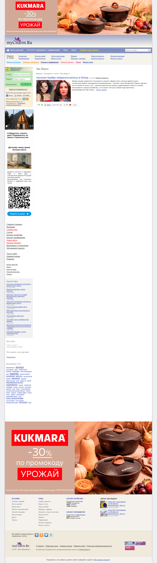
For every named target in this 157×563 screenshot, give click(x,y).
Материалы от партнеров (17, 246)
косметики (40, 50)
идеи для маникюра (26, 371)
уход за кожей (10, 400)
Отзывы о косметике (31, 62)
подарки (9, 387)
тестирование (20, 394)
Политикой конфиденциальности (15, 104)
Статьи (78, 62)
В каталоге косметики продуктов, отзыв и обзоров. (75, 503)
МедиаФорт (26, 549)
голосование (9, 369)
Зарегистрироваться (18, 89)
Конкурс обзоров (14, 243)
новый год (23, 380)
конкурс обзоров (25, 374)
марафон (23, 378)
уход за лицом (19, 400)
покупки (21, 387)
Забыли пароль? (11, 84)
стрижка (12, 394)
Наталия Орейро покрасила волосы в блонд (62, 77)
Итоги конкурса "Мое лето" (15, 316)
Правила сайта (79, 546)
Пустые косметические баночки (15, 390)
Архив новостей (12, 264)
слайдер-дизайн (21, 392)
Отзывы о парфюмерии (50, 62)
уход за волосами (14, 398)
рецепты (13, 392)
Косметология (40, 58)
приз (13, 389)
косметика (10, 376)
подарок (15, 387)
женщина (8, 371)
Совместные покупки (89, 50)
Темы (41, 499)
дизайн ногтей (23, 369)
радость (28, 390)
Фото (65, 50)
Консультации (11, 269)
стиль (7, 394)
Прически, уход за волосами (49, 512)
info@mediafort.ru (84, 549)
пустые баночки (25, 389)
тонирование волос (11, 396)
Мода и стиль (56, 58)
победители (27, 385)
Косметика (23, 56)
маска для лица (10, 380)
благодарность (10, 367)
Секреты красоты (97, 58)
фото (29, 402)
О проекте (40, 546)
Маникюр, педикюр (78, 58)
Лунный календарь (13, 272)
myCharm (16, 499)
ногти (29, 381)
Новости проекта (67, 62)
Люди (73, 50)
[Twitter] (46, 535)
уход (19, 396)
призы (18, 389)
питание (21, 385)
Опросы (9, 274)
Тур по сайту (12, 254)
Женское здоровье (117, 56)
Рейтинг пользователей (20, 509)
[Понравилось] (42, 105)
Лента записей (16, 50)
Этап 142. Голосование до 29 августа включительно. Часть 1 (19, 285)
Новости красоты (97, 56)
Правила (10, 259)
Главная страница (14, 224)
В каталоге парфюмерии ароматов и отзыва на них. (76, 516)
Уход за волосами (58, 56)
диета (16, 369)
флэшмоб (23, 402)
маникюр (15, 378)
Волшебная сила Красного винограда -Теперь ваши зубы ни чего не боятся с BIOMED (19, 326)
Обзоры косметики (14, 62)
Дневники (11, 227)
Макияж (74, 56)
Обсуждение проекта (15, 248)
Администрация (13, 256)
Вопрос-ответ (88, 62)
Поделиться (11, 357)
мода (17, 380)
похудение (28, 387)
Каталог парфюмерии (16, 238)
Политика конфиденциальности (99, 546)
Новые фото (12, 240)
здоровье (15, 371)
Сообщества (12, 230)
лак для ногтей (27, 376)
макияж (8, 378)
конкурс (14, 373)
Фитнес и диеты (116, 58)
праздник (8, 389)
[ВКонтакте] (37, 535)
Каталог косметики (14, 235)
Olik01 (49, 105)
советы (29, 392)
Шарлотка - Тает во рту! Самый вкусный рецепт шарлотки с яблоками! (17, 296)
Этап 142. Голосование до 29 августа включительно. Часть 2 (19, 302)
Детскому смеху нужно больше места (19, 148)
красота (19, 376)
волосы (20, 367)
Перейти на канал (17, 214)
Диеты (9, 267)
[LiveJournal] (51, 535)
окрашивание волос (14, 382)
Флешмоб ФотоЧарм (12, 402)
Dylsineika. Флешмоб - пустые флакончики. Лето (16, 332)
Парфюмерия (24, 58)
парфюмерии (54, 50)
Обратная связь (52, 546)
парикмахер (11, 385)
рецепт (8, 392)
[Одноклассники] (41, 535)
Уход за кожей (40, 56)
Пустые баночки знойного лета (17, 307)
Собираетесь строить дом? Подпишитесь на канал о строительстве (17, 135)
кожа (7, 374)
